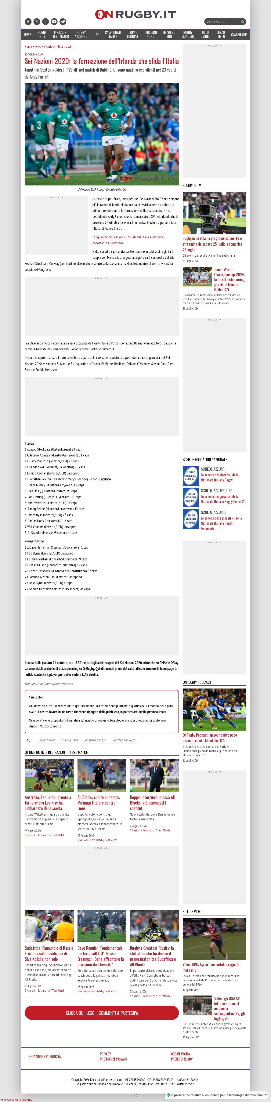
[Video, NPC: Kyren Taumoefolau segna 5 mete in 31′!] (214, 939)
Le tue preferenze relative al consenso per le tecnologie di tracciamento (216, 1095)
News (38, 46)
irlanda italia (69, 739)
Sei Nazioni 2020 (123, 739)
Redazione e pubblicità (45, 1056)
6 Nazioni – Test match (57, 46)
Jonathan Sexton (95, 739)
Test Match (58, 835)
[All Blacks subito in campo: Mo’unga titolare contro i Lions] (101, 776)
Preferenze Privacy (113, 1059)
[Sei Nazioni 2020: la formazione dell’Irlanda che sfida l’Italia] (102, 135)
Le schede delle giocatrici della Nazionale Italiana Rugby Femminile (221, 523)
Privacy (105, 1053)
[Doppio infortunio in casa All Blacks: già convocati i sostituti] (154, 776)
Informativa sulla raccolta (16, 1100)
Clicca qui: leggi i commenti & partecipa (102, 1012)
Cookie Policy (180, 1053)
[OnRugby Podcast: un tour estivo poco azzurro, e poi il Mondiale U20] (214, 710)
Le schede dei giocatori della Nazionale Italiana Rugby (220, 477)
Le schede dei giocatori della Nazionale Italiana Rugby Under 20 (223, 499)
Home (28, 46)
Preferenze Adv (182, 1059)
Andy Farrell (47, 739)
